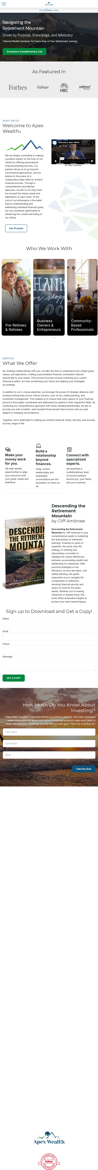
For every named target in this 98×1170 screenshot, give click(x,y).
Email (5, 631)
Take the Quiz (83, 769)
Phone (6, 644)
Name (6, 618)
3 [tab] (51, 337)
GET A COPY (14, 678)
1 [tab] (43, 337)
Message (7, 656)
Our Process (16, 228)
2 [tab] (47, 337)
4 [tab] (54, 337)
